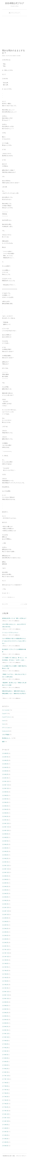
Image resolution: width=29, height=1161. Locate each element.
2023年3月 (5, 897)
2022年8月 (5, 921)
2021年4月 (5, 977)
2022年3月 (5, 939)
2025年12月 (5, 781)
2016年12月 (5, 1114)
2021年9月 (5, 960)
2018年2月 (5, 1068)
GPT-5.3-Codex (6, 727)
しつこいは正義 (23, 604)
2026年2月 (5, 774)
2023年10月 (5, 872)
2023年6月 (5, 886)
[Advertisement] (14, 32)
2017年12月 (5, 1075)
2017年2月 (5, 1107)
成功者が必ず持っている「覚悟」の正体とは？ (14, 618)
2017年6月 (5, 1093)
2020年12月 (5, 991)
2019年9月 (5, 1040)
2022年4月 (5, 935)
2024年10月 (5, 830)
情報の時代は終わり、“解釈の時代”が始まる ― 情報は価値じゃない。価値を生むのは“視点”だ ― (14, 693)
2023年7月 (5, 883)
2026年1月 (5, 778)
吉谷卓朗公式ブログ (14, 3)
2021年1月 (5, 988)
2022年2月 (5, 942)
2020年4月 (5, 1019)
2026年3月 (5, 771)
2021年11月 (5, 953)
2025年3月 (5, 813)
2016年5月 (5, 1138)
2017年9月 (5, 1082)
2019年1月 (5, 1051)
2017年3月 (5, 1103)
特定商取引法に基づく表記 (9, 1155)
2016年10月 (5, 1121)
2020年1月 (5, 1030)
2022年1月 (5, 946)
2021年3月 (5, 981)
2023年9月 (5, 876)
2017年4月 (5, 1100)
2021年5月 (5, 974)
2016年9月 (5, 1124)
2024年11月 (5, 827)
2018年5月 (5, 1058)
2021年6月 (5, 970)
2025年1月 (5, 820)
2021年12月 (5, 949)
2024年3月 (5, 855)
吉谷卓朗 (18, 55)
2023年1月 (5, 904)
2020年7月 (5, 1009)
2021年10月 (5, 956)
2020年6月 (5, 1012)
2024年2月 (5, 858)
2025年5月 (5, 806)
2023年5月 (5, 890)
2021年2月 (5, 984)
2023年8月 (5, 879)
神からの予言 (5, 604)
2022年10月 (5, 914)
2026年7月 (5, 757)
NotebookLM (5, 731)
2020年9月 (5, 1002)
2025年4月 (5, 809)
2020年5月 (5, 1016)
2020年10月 (5, 998)
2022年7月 (5, 925)
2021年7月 (5, 967)
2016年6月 (5, 1135)
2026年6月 (5, 760)
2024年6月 (5, 844)
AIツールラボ (5, 710)
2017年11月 (5, 1079)
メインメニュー (15, 13)
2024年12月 (5, 823)
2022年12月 (5, 907)
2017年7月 (5, 1089)
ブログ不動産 (5, 734)
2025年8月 (5, 795)
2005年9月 (5, 1145)
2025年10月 (5, 788)
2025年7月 (5, 799)
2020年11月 (5, 995)
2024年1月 (5, 862)
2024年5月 (5, 848)
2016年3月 (5, 1142)
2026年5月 (5, 764)
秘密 (3, 741)
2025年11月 (5, 785)
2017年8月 (5, 1086)
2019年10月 (5, 1037)
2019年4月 (5, 1044)
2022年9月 (5, 918)
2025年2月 (5, 816)
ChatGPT (4, 713)
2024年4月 (5, 851)
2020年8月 (5, 1005)
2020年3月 (5, 1023)
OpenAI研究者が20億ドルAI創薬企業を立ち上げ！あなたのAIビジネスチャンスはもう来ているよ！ (14, 641)
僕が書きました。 (12, 597)
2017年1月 (5, 1110)
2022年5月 (5, 932)
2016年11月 (5, 1117)
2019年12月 (5, 1033)
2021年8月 (5, 963)
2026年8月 (5, 753)
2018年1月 (5, 1072)
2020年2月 (5, 1026)
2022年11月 (5, 911)
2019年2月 (5, 1047)
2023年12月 (5, 865)
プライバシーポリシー (21, 1155)
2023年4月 (5, 893)
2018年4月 (5, 1061)
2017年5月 (5, 1096)
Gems (3, 724)
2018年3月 (5, 1065)
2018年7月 (5, 1054)
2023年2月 (5, 900)
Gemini (4, 720)
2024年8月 (5, 837)
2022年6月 (5, 928)
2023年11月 (5, 869)
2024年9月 (5, 834)
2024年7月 (5, 841)
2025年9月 (5, 792)
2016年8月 (5, 1128)
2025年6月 (5, 802)
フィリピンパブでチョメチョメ (10, 632)
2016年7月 (5, 1131)
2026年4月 (5, 767)
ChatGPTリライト (6, 717)
